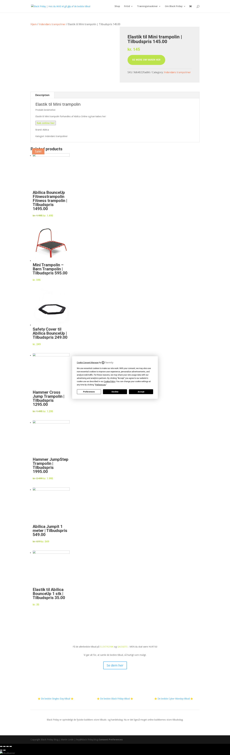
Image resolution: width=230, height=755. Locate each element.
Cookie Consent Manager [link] (88, 363)
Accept (141, 392)
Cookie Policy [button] (109, 381)
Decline (115, 392)
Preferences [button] (100, 385)
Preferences (89, 392)
